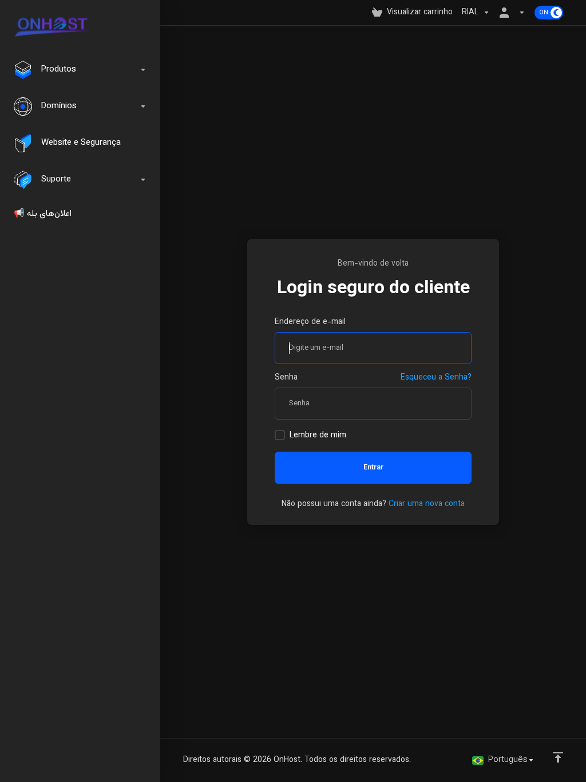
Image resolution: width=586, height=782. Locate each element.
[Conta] (512, 12)
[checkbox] (280, 435)
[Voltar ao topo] (558, 757)
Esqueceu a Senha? (436, 378)
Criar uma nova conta (427, 504)
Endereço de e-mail (310, 322)
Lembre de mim (318, 435)
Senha (286, 378)
